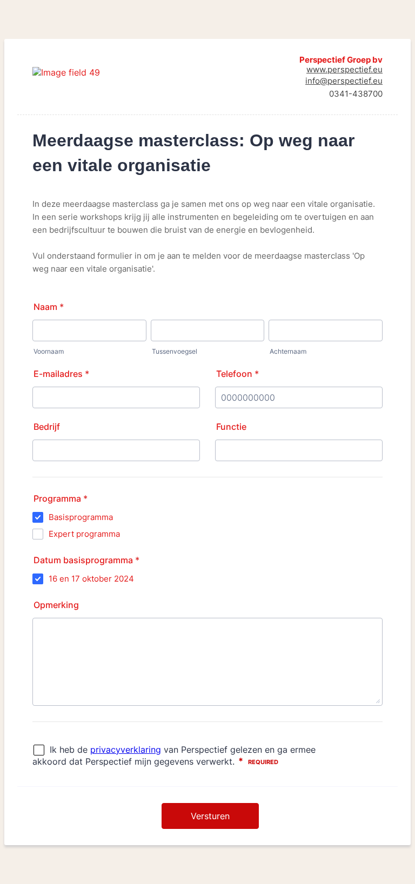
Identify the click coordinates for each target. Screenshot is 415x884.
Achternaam (288, 351)
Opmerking (56, 604)
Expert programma (84, 534)
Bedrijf (47, 426)
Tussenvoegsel (174, 351)
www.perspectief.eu (344, 69)
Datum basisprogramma (86, 560)
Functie (231, 426)
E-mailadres (61, 373)
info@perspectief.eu (344, 81)
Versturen (210, 816)
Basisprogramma (81, 517)
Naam (49, 306)
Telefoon (237, 373)
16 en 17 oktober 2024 (91, 578)
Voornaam (49, 351)
